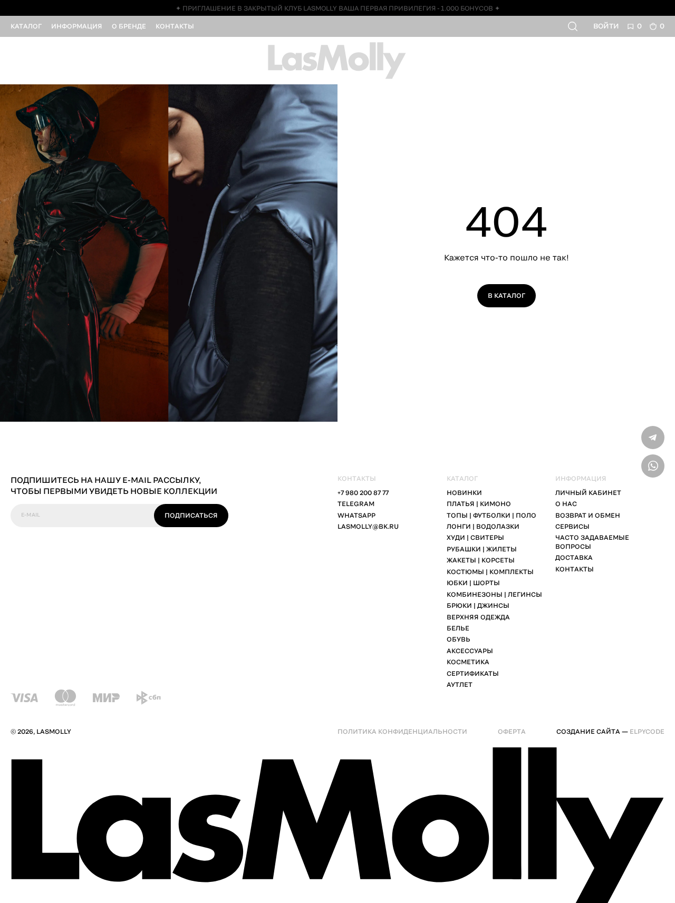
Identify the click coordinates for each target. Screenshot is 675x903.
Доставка (574, 557)
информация (76, 26)
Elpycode (647, 731)
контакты (175, 26)
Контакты (574, 569)
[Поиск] (573, 26)
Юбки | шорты (473, 583)
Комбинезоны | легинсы (494, 594)
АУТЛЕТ (459, 684)
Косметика (468, 662)
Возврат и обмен (587, 515)
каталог (26, 26)
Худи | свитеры (475, 537)
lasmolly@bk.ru (368, 526)
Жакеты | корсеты (481, 560)
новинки (464, 493)
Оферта (512, 731)
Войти (606, 26)
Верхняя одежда (478, 617)
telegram (356, 504)
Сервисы (572, 526)
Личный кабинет (588, 493)
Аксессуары (470, 651)
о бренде (129, 26)
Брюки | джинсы (478, 605)
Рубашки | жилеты (482, 549)
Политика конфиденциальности (402, 731)
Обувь (458, 639)
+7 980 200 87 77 (363, 493)
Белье (458, 628)
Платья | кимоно (479, 504)
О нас (566, 504)
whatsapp (356, 515)
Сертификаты (473, 673)
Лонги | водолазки (483, 526)
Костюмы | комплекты (490, 572)
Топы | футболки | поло (491, 515)
